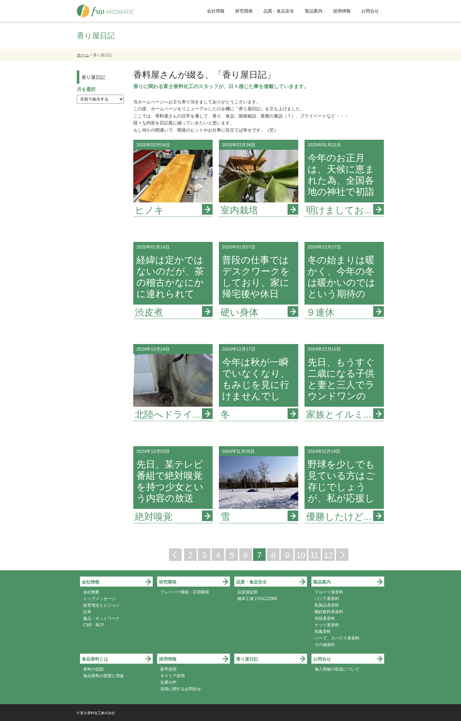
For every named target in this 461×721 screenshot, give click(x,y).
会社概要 (91, 592)
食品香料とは (95, 658)
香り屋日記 (93, 77)
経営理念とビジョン (101, 605)
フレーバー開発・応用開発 (184, 592)
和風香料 (323, 631)
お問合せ (370, 10)
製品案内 (313, 10)
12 (328, 555)
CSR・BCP (93, 625)
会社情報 (216, 10)
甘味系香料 (325, 618)
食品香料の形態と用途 (103, 675)
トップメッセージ (99, 598)
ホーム (83, 55)
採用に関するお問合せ (180, 689)
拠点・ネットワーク (101, 618)
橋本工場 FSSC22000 (257, 598)
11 (314, 555)
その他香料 (325, 644)
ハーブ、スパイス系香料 (337, 638)
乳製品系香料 (327, 605)
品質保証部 (247, 592)
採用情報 (342, 10)
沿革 (87, 611)
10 (300, 555)
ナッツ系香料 (327, 625)
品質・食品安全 (278, 10)
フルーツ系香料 (329, 592)
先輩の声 (168, 682)
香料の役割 (93, 669)
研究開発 (244, 10)
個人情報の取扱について (337, 669)
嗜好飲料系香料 (329, 611)
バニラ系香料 (327, 598)
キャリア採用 (172, 675)
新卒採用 (168, 669)
